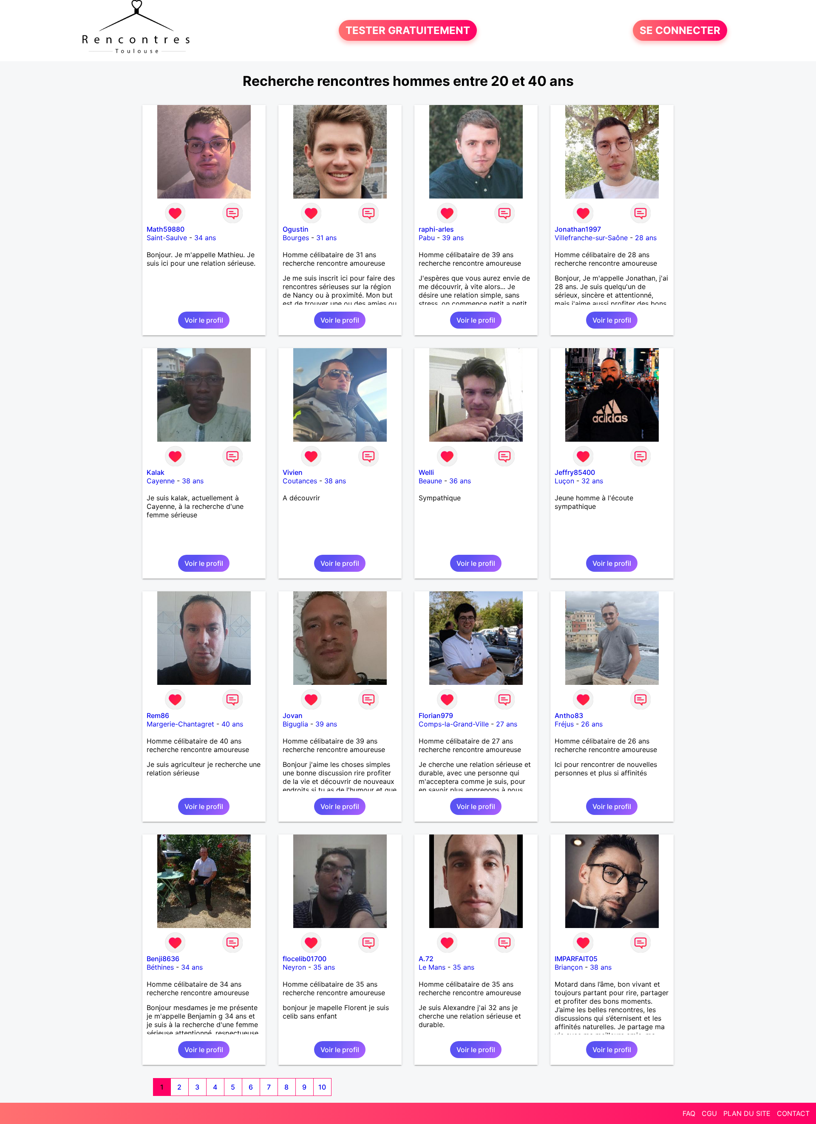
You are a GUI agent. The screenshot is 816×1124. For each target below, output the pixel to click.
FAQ (689, 1113)
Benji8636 (163, 958)
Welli (426, 472)
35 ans (324, 967)
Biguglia (295, 724)
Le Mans (432, 967)
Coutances (300, 481)
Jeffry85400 (575, 472)
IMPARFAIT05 (576, 958)
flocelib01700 (304, 958)
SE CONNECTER (680, 30)
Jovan (293, 715)
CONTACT (793, 1113)
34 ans (205, 237)
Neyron (294, 967)
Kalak (155, 472)
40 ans (232, 724)
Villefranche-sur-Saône (591, 237)
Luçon (564, 481)
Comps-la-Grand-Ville (454, 724)
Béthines (160, 967)
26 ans (592, 724)
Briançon (569, 967)
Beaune (430, 481)
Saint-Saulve (167, 237)
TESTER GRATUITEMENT (408, 30)
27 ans (506, 724)
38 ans (193, 481)
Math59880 (165, 229)
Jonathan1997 (578, 229)
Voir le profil (203, 320)
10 (322, 1087)
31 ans (326, 237)
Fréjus (564, 724)
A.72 (426, 958)
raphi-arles (436, 229)
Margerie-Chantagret (180, 724)
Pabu (427, 237)
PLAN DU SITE (747, 1113)
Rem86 (158, 715)
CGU (709, 1113)
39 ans (453, 237)
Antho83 (569, 715)
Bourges (296, 237)
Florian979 (436, 715)
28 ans (646, 237)
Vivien (293, 472)
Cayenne (161, 481)
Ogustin (296, 229)
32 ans (592, 481)
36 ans (460, 481)
